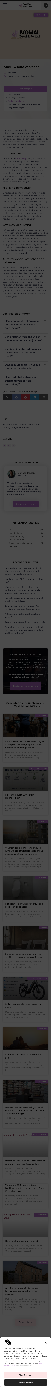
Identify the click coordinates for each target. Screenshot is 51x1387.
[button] (45, 1342)
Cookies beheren (25, 1382)
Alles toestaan (25, 1375)
